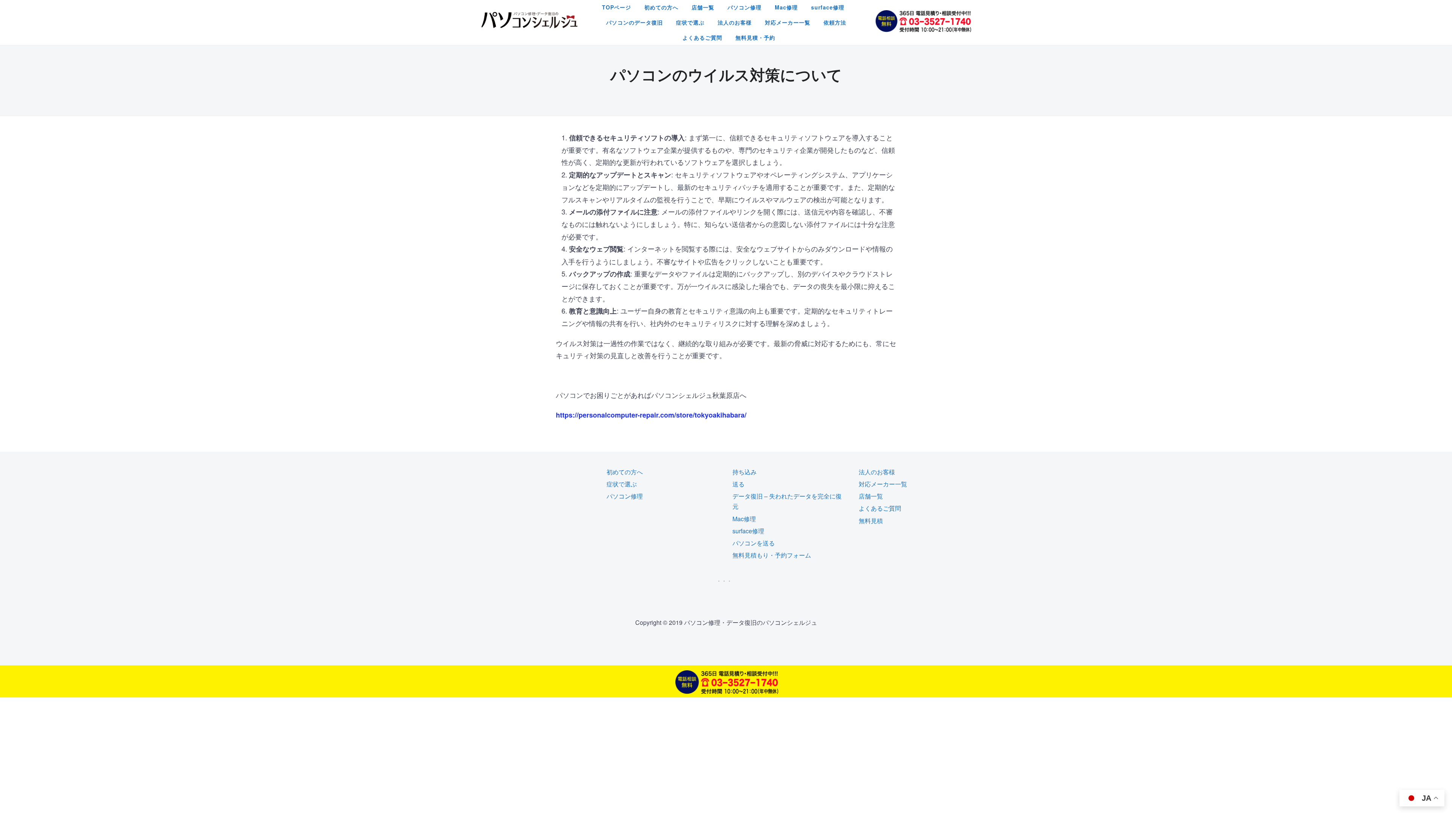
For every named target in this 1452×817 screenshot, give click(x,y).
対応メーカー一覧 (787, 22)
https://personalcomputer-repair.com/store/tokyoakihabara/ (651, 415)
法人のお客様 (735, 22)
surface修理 (827, 7)
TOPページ (616, 7)
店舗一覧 (703, 7)
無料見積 (871, 520)
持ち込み (744, 472)
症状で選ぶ (690, 22)
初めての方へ (661, 7)
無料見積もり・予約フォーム (771, 555)
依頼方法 (835, 22)
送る (738, 484)
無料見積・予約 (755, 37)
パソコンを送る (753, 543)
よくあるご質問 (702, 37)
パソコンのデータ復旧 (634, 22)
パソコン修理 (745, 7)
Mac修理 (786, 7)
